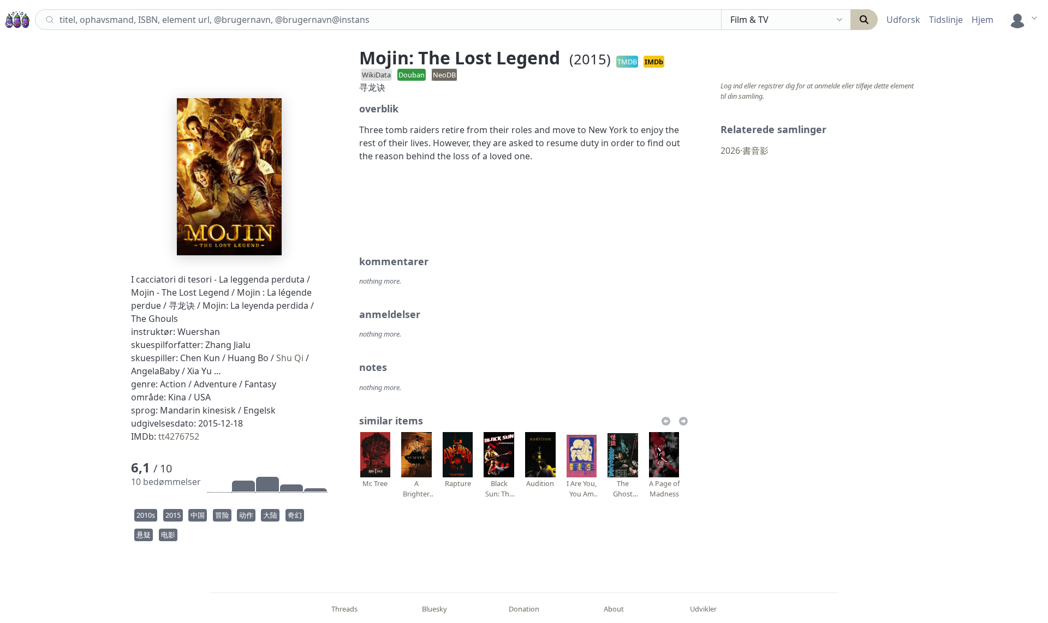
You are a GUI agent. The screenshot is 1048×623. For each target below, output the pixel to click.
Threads (344, 609)
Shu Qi (289, 358)
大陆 (270, 515)
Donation (524, 609)
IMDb (654, 62)
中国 (197, 515)
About (614, 609)
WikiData (376, 75)
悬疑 (143, 535)
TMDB (627, 62)
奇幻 (295, 515)
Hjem (982, 20)
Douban (411, 75)
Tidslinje (946, 20)
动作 (246, 515)
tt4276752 (178, 436)
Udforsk (903, 20)
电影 (168, 535)
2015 (173, 515)
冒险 (222, 515)
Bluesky (434, 609)
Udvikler (703, 609)
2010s (145, 515)
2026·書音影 (744, 151)
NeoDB (444, 75)
